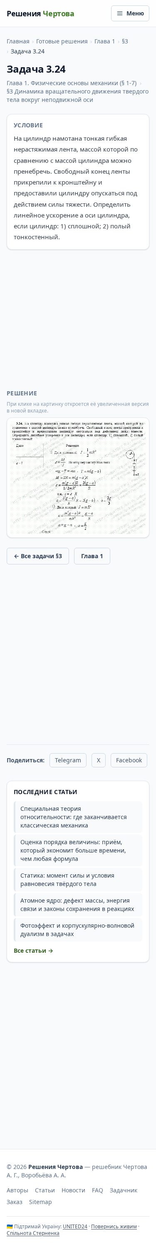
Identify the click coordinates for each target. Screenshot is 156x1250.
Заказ (14, 1202)
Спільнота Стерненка (33, 1233)
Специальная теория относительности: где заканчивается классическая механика (73, 817)
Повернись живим (114, 1226)
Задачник (123, 1190)
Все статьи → (33, 950)
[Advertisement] (78, 319)
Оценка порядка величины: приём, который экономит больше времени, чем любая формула (73, 850)
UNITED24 (75, 1226)
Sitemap (40, 1202)
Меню (135, 13)
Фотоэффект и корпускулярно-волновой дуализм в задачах (77, 929)
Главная (18, 41)
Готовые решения (62, 41)
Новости (73, 1190)
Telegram (68, 760)
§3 (125, 41)
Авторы (17, 1190)
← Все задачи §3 (38, 556)
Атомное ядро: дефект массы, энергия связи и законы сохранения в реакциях (77, 904)
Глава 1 (104, 41)
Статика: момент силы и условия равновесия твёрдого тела (67, 879)
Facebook (129, 760)
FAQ (97, 1190)
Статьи (45, 1190)
